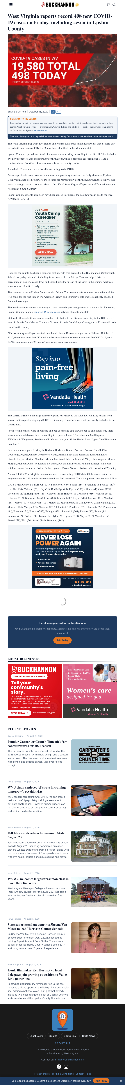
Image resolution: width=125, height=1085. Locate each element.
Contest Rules (83, 1073)
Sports (53, 1036)
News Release (14, 781)
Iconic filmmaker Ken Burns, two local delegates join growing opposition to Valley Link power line (38, 974)
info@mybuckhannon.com (69, 1059)
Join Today (101, 1081)
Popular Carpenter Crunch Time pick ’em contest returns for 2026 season (37, 743)
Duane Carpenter (16, 736)
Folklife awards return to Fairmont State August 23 (36, 835)
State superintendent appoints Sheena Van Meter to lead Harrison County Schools (37, 926)
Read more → (40, 130)
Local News (36, 1036)
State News (88, 1036)
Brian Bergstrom (15, 964)
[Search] (114, 4)
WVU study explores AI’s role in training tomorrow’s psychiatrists (37, 789)
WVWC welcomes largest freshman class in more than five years (38, 880)
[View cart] (108, 4)
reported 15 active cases (47, 312)
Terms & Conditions (63, 1073)
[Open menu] (11, 4)
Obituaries (70, 1036)
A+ (58, 112)
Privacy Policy (42, 1073)
